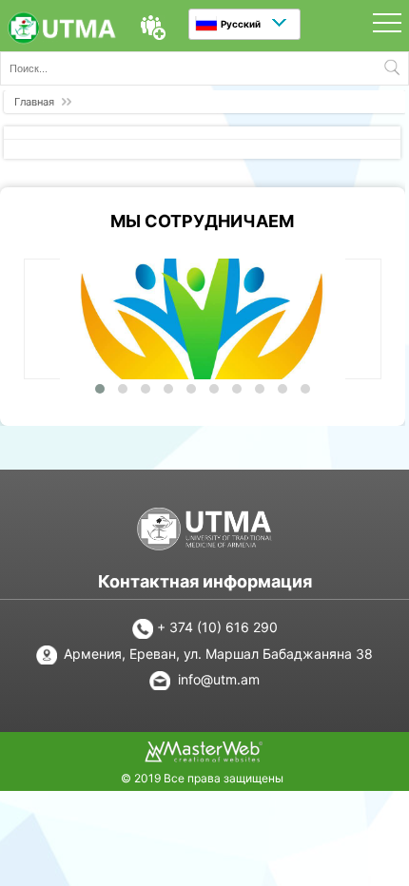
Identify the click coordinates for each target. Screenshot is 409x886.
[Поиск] (391, 68)
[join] (153, 27)
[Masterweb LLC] (204, 756)
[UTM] (61, 30)
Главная (34, 101)
